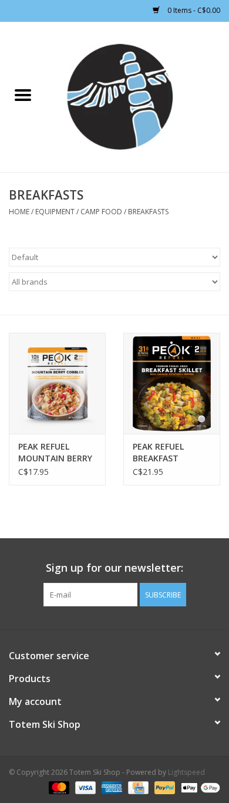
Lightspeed (186, 772)
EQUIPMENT (55, 212)
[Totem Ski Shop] (137, 96)
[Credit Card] (137, 787)
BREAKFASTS (148, 212)
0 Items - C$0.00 (193, 10)
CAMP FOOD (101, 212)
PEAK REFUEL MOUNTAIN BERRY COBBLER (55, 452)
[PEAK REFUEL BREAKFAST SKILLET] (171, 383)
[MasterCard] (58, 787)
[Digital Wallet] (198, 787)
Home (19, 212)
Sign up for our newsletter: (114, 568)
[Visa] (84, 787)
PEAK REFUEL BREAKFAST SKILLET (158, 452)
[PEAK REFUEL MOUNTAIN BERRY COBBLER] (57, 383)
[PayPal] (163, 787)
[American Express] (110, 787)
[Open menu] (23, 94)
